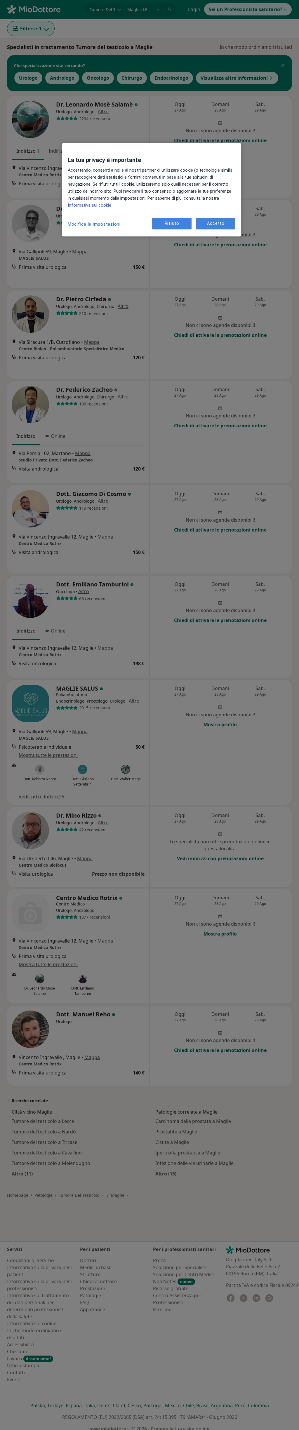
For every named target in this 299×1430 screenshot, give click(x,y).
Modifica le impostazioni (94, 224)
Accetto (216, 223)
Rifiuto (172, 223)
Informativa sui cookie (89, 205)
